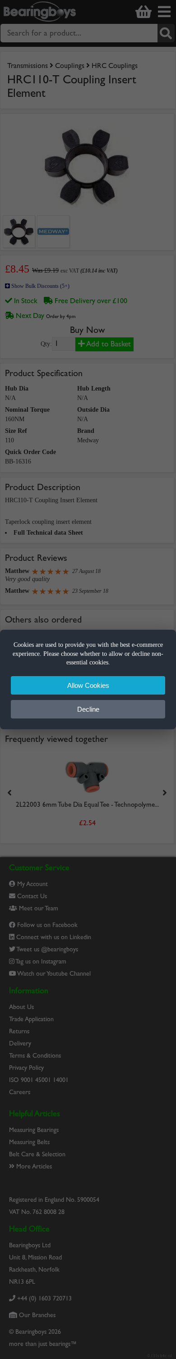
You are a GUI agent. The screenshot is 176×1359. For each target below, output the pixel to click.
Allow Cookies (88, 685)
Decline (88, 709)
